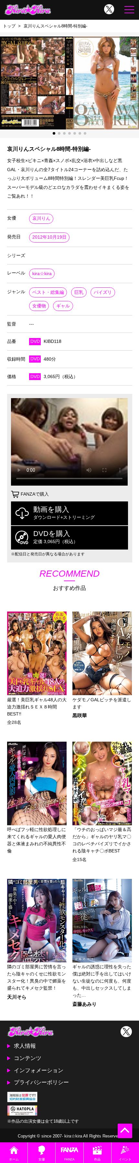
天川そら (17, 997)
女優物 (39, 306)
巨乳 (78, 292)
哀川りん (41, 218)
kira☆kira (42, 273)
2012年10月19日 (49, 237)
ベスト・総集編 (48, 292)
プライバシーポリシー (41, 1082)
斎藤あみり (84, 1004)
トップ (9, 26)
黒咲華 (79, 715)
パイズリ (103, 292)
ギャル (63, 306)
